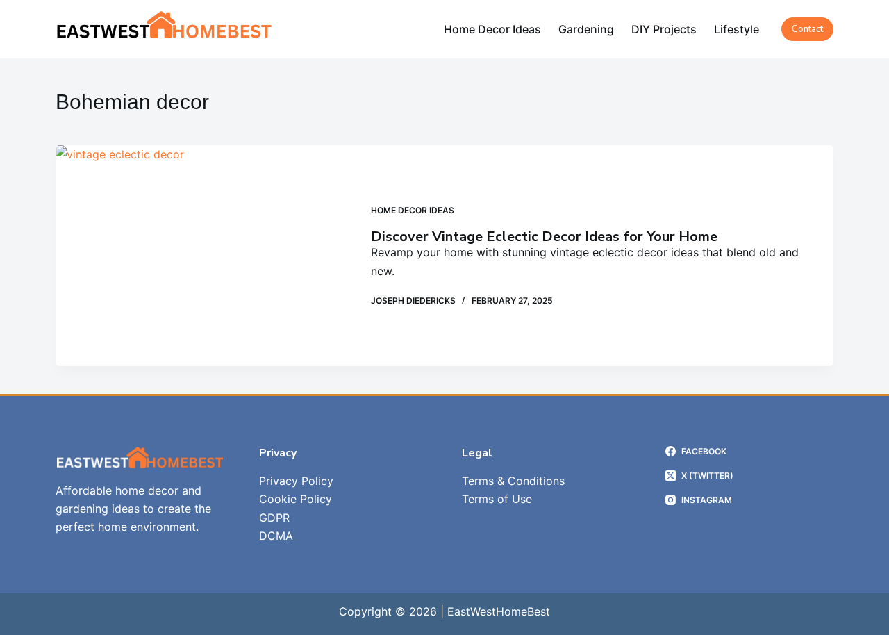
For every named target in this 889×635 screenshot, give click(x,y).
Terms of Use (497, 499)
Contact (807, 29)
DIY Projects (664, 29)
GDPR (274, 518)
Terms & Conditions (513, 481)
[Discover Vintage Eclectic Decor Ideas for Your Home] (203, 255)
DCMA (276, 536)
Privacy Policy (296, 481)
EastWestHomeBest (498, 611)
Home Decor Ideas (492, 29)
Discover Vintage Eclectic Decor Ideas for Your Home (544, 236)
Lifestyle (736, 29)
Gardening (586, 29)
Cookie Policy (295, 499)
